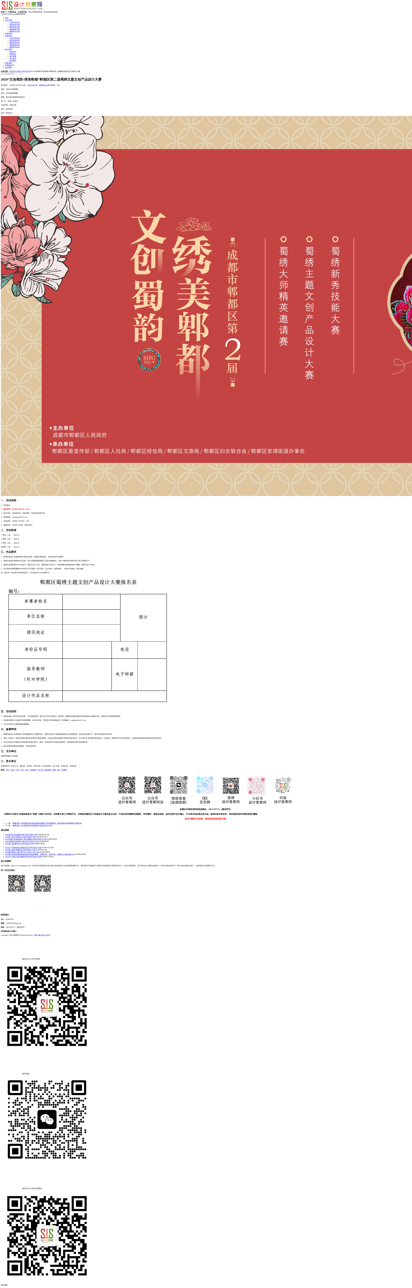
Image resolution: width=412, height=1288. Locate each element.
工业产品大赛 (14, 22)
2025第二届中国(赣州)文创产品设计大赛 (20, 850)
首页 (7, 18)
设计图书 (12, 61)
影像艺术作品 (14, 47)
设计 (59, 770)
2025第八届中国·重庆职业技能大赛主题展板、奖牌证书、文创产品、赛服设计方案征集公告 (39, 854)
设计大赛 (8, 20)
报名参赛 (8, 63)
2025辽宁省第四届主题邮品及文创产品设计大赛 (23, 848)
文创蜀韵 (33, 770)
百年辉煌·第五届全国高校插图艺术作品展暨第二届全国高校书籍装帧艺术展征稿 (47, 823)
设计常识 (12, 58)
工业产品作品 (14, 38)
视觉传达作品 (14, 40)
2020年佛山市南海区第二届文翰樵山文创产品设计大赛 (25, 839)
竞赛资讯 (8, 34)
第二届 (40, 770)
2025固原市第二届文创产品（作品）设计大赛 (22, 852)
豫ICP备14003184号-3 (42, 935)
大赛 (22, 770)
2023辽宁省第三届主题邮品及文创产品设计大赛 (23, 857)
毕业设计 (12, 52)
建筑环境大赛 (14, 27)
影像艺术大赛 (14, 31)
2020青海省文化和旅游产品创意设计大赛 (32, 825)
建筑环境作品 (14, 43)
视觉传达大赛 (14, 25)
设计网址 (8, 67)
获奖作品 (8, 36)
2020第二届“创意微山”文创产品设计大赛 (20, 837)
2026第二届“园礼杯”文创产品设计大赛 (19, 844)
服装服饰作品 (14, 45)
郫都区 (64, 770)
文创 (26, 770)
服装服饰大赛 (14, 29)
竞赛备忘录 (9, 65)
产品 (17, 770)
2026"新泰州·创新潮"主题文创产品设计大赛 (21, 841)
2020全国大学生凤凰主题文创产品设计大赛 (21, 835)
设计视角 (12, 56)
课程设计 (12, 54)
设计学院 (8, 49)
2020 (7, 770)
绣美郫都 (47, 770)
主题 (12, 770)
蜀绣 (54, 770)
